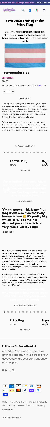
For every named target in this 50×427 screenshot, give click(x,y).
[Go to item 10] (38, 153)
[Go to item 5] (19, 153)
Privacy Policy (8, 406)
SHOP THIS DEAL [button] (25, 201)
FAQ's (4, 402)
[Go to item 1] (4, 153)
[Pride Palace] (9, 10)
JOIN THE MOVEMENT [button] (25, 305)
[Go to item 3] (12, 153)
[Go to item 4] (15, 153)
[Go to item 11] (41, 153)
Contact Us (7, 409)
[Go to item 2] (8, 153)
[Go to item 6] (23, 153)
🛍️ (37, 10)
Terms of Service (26, 406)
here (35, 195)
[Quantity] (4, 91)
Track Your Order (18, 402)
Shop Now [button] (25, 170)
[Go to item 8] (30, 153)
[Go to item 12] (45, 153)
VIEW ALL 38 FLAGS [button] (25, 146)
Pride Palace (15, 417)
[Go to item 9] (34, 153)
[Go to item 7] (26, 153)
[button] (25, 55)
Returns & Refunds (38, 402)
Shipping (41, 406)
